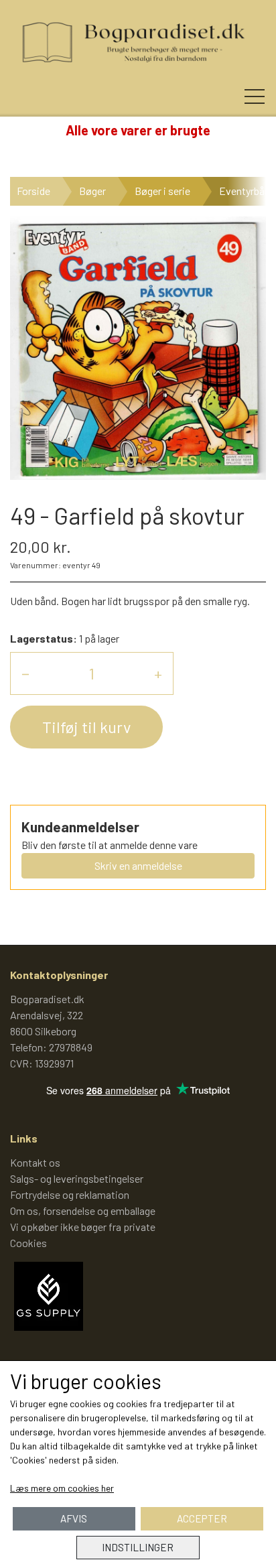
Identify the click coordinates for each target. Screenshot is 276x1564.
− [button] (25, 673)
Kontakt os (35, 1162)
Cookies (28, 1242)
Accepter (202, 1518)
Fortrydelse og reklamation (69, 1194)
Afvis (73, 1518)
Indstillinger (138, 1547)
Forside (33, 190)
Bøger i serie (162, 190)
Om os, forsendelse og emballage (82, 1210)
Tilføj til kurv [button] (86, 726)
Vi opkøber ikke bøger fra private (82, 1226)
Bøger (92, 190)
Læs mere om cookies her (62, 1488)
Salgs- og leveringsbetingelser (76, 1178)
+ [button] (158, 673)
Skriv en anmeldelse (138, 865)
